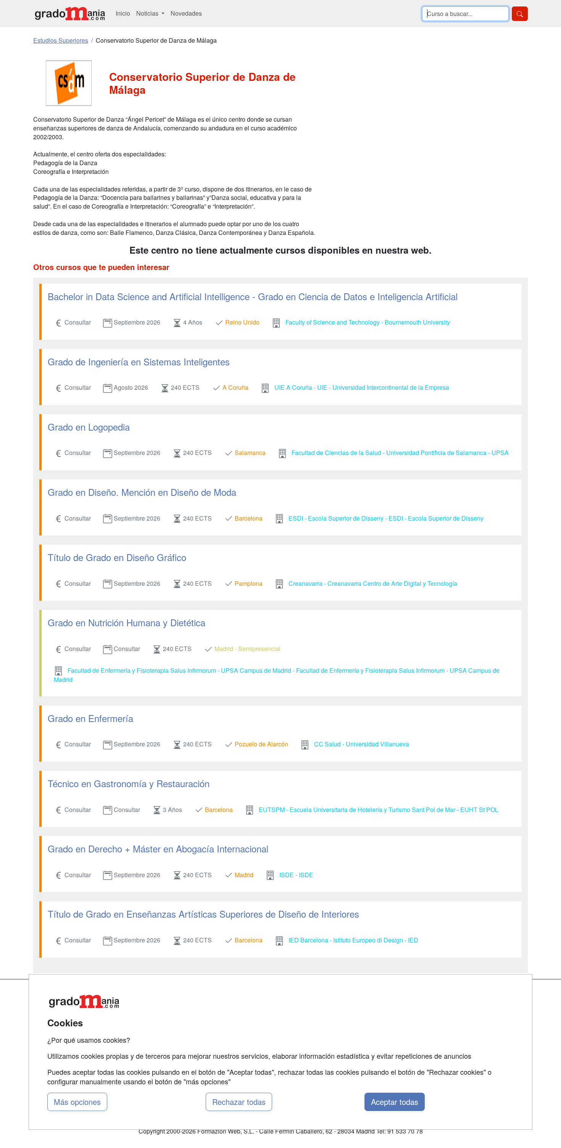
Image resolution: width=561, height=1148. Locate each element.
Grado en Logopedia (89, 426)
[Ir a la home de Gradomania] (69, 13)
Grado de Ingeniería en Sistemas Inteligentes (139, 361)
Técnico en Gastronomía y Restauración (129, 783)
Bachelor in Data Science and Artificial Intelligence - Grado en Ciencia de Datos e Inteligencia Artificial (253, 296)
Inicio (123, 13)
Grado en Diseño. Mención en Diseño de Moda (142, 491)
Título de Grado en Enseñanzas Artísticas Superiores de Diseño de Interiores (203, 913)
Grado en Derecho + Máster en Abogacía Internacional (158, 848)
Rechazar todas (239, 1101)
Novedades (186, 13)
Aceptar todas (394, 1101)
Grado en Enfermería (90, 718)
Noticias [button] (148, 13)
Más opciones (77, 1101)
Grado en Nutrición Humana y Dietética (126, 622)
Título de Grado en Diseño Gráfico (117, 557)
